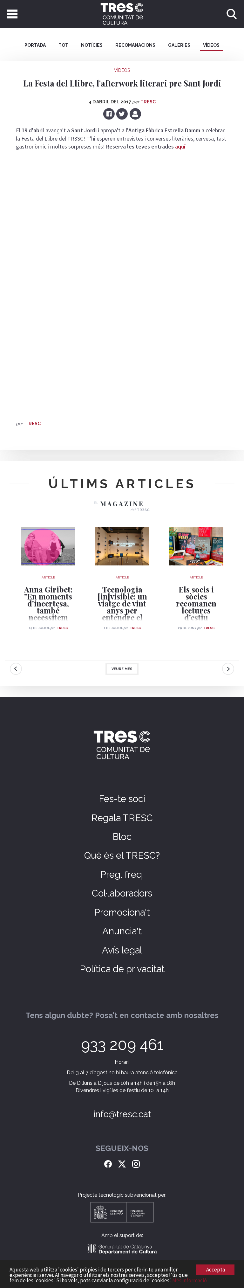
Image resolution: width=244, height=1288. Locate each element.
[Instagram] (136, 1163)
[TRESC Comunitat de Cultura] (122, 14)
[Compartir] (135, 113)
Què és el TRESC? (122, 855)
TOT (63, 45)
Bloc (122, 836)
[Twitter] (122, 113)
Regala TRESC (122, 818)
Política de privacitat (122, 969)
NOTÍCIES (92, 45)
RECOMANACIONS (135, 45)
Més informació (189, 1280)
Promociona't (122, 912)
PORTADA (35, 45)
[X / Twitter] (122, 1163)
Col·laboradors (122, 893)
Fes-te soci (122, 798)
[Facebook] (109, 113)
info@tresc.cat (122, 1114)
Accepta (215, 1269)
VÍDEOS (211, 45)
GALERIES (179, 45)
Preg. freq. (122, 874)
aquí (180, 146)
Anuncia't (122, 931)
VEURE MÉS (122, 669)
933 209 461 (122, 1045)
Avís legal (122, 950)
